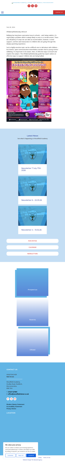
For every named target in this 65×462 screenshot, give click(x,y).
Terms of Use (46, 457)
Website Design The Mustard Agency (32, 460)
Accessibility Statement (14, 406)
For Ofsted (32, 241)
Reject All (20, 455)
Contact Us (59, 12)
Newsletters (32, 254)
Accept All (31, 455)
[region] (20, 450)
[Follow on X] (32, 5)
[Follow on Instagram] (36, 5)
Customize (10, 455)
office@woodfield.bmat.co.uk (18, 394)
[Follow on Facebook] (29, 5)
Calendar (32, 247)
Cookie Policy (38, 457)
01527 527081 (12, 392)
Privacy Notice (11, 409)
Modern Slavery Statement (15, 404)
